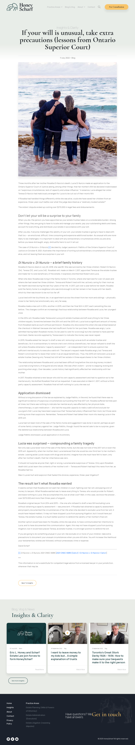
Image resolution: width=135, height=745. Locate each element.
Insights (10, 707)
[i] (50, 247)
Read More (39, 669)
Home (9, 703)
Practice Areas (53, 7)
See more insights (18, 681)
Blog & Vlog (70, 7)
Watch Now (80, 669)
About (80, 7)
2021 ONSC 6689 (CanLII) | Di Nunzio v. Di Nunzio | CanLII (81, 553)
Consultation (116, 7)
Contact (91, 7)
